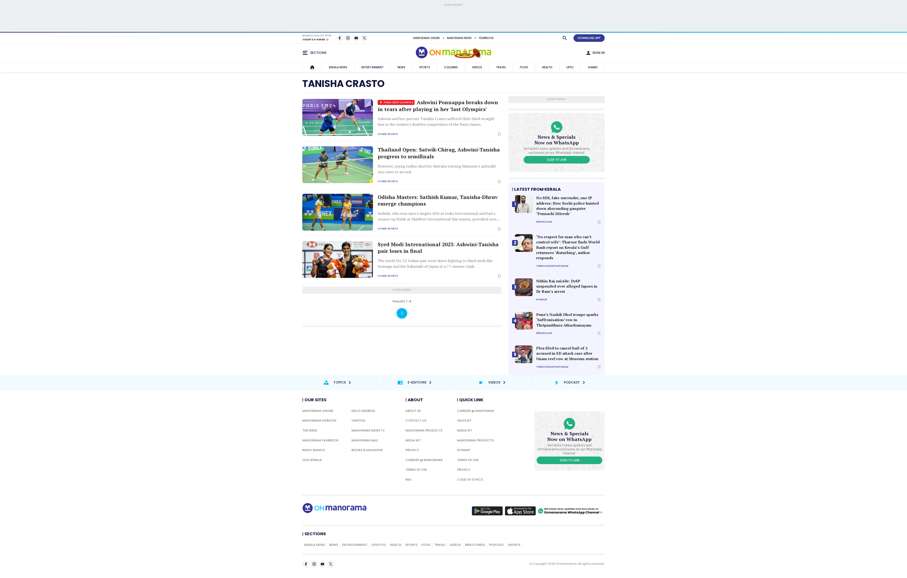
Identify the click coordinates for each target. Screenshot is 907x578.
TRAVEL (501, 67)
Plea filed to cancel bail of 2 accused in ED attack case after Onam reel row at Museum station (567, 353)
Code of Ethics (470, 479)
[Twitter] (364, 38)
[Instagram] (347, 38)
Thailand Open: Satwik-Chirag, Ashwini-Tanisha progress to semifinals (439, 153)
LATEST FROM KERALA (537, 189)
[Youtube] (356, 38)
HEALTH (547, 67)
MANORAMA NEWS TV (368, 430)
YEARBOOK (486, 38)
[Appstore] (520, 510)
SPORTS (424, 67)
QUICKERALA (312, 460)
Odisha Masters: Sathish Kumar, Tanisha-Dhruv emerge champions (438, 200)
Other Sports (388, 134)
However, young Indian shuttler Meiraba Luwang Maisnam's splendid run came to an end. (437, 169)
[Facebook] (339, 38)
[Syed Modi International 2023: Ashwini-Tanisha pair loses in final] (337, 259)
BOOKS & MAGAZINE (367, 450)
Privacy (412, 450)
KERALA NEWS (338, 67)
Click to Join (556, 159)
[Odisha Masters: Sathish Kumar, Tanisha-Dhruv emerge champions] (337, 212)
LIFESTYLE (379, 545)
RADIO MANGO (313, 450)
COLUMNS (451, 67)
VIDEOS (477, 67)
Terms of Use (416, 469)
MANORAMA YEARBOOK (320, 440)
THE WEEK (309, 430)
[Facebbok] (305, 564)
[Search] (565, 38)
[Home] (312, 67)
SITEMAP (463, 450)
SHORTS (514, 545)
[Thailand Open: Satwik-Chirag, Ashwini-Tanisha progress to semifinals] (337, 164)
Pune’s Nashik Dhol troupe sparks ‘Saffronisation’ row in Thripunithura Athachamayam (567, 320)
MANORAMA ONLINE (426, 38)
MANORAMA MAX (364, 440)
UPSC (570, 67)
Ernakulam (544, 221)
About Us (413, 411)
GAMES (593, 67)
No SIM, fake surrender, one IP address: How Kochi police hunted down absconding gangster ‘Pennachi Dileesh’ (567, 205)
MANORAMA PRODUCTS (424, 430)
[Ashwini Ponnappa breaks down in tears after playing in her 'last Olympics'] (337, 117)
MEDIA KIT (413, 440)
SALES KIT (464, 420)
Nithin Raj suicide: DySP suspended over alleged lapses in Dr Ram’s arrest (566, 286)
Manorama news (459, 38)
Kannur (541, 299)
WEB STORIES (475, 545)
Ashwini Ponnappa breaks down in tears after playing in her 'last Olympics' (438, 105)
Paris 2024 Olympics (398, 102)
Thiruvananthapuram (552, 265)
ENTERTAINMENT (372, 67)
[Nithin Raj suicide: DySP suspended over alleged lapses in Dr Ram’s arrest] (524, 287)
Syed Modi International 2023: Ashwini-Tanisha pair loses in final (438, 247)
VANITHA (358, 420)
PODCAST (496, 545)
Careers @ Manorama (424, 460)
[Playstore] (487, 510)
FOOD (524, 67)
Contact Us (416, 420)
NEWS (401, 67)
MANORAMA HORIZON (319, 420)
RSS (408, 479)
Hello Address (363, 411)
